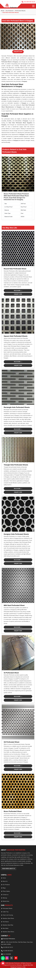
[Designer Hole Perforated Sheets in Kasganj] (18, 514)
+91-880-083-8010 (8, 950)
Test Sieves (5, 921)
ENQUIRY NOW (18, 51)
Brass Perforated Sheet (13, 811)
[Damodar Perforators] (10, 5)
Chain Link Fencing (7, 915)
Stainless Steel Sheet (8, 918)
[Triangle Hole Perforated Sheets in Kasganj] (18, 449)
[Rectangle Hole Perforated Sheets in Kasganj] (18, 387)
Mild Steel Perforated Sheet (14, 605)
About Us (4, 881)
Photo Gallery (6, 891)
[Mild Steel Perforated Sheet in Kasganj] (18, 585)
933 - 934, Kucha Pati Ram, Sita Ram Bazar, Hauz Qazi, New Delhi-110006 (17, 943)
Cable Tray (5, 911)
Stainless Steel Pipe (7, 925)
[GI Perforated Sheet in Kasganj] (18, 652)
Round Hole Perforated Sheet (15, 269)
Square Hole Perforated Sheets (15, 336)
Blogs (4, 888)
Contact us (5, 894)
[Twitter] (11, 958)
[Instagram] (7, 958)
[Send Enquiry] (3, 963)
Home (2, 10)
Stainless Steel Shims (8, 931)
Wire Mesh (5, 928)
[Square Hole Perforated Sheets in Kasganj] (18, 316)
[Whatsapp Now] (3, 958)
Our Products (10, 10)
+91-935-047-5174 (29, 2)
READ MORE (17, 290)
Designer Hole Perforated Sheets (16, 534)
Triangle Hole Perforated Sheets (16, 465)
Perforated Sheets (20, 10)
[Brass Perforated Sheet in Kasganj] (18, 791)
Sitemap (4, 898)
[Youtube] (15, 958)
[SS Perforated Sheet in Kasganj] (18, 721)
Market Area (5, 901)
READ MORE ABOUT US (8, 868)
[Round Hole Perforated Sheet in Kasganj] (18, 248)
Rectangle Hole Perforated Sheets (17, 407)
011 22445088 (7, 954)
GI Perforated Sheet (11, 673)
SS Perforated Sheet (11, 742)
